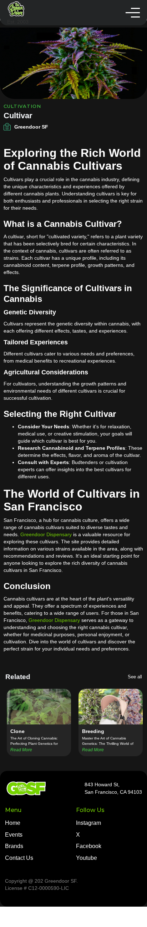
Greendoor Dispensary (46, 534)
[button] (133, 12)
